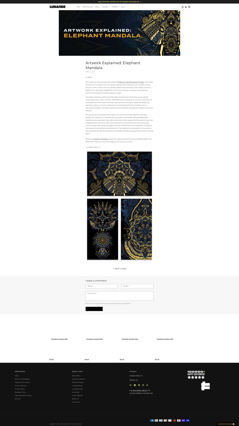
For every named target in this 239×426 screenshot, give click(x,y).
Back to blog (120, 269)
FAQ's (17, 376)
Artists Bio (76, 392)
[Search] (182, 7)
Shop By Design (77, 382)
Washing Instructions (22, 382)
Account (18, 399)
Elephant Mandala (100, 139)
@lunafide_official (140, 390)
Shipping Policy (20, 392)
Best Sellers (76, 376)
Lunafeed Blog (77, 386)
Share (90, 77)
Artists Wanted (77, 395)
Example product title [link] (59, 339)
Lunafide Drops (77, 389)
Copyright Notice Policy (23, 395)
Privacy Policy (20, 389)
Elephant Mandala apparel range (131, 82)
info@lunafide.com (136, 376)
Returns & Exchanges (22, 379)
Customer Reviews (78, 379)
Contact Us (76, 402)
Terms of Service (21, 386)
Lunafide (66, 424)
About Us (75, 399)
